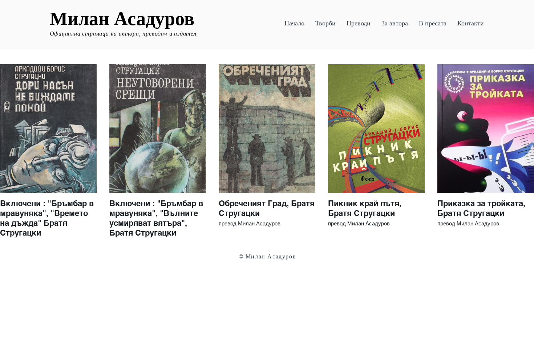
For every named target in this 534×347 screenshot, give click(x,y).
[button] (325, 23)
